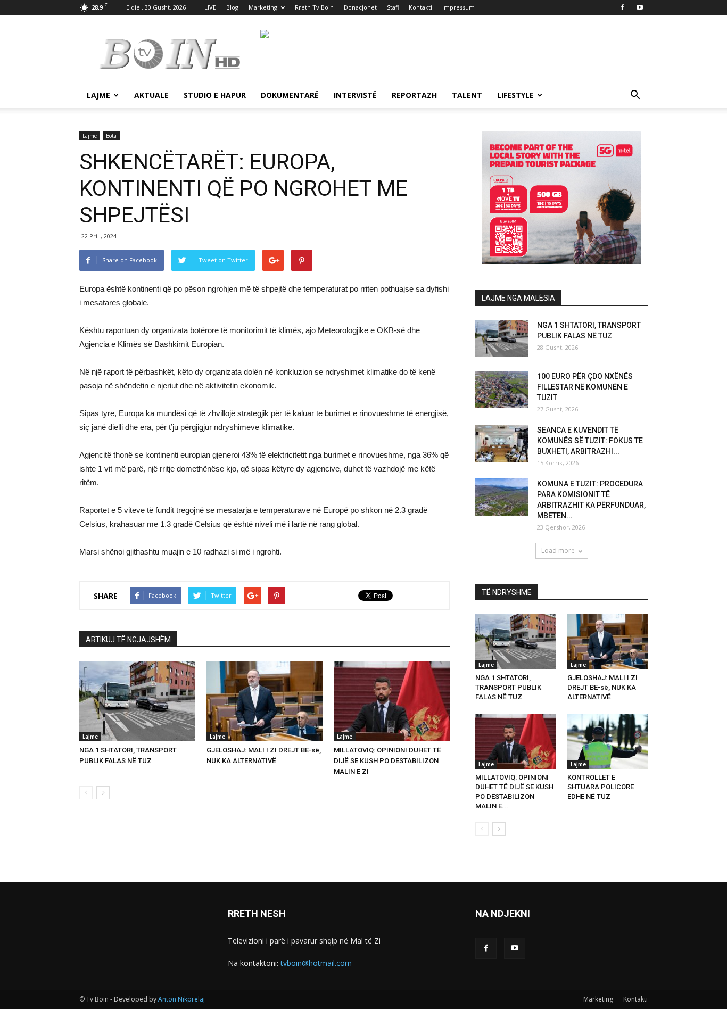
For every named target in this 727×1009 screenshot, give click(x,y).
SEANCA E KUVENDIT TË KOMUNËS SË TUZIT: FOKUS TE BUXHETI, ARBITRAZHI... (590, 441)
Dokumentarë (290, 95)
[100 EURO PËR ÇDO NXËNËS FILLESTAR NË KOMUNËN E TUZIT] (501, 389)
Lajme (98, 95)
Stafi (393, 7)
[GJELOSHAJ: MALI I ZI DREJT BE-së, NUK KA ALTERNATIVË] (264, 701)
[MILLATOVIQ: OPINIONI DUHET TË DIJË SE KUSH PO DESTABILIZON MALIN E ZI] (392, 701)
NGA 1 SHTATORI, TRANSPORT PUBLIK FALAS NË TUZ (508, 687)
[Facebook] (622, 7)
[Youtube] (640, 7)
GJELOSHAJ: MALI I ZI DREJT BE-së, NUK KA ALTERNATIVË (602, 687)
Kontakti (420, 7)
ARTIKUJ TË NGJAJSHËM (128, 639)
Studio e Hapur (215, 95)
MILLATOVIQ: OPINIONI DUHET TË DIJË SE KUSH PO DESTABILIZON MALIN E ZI (387, 760)
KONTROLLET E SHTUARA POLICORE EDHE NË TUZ (600, 786)
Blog (232, 7)
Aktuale (151, 95)
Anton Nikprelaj (181, 999)
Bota (111, 135)
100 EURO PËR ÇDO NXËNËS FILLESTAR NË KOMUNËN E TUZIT (585, 387)
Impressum (458, 7)
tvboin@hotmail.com (316, 963)
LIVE (210, 7)
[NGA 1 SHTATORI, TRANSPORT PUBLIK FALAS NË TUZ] (137, 701)
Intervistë (355, 95)
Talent (467, 95)
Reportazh (414, 95)
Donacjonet (360, 7)
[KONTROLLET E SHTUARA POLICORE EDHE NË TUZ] (607, 741)
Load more (558, 550)
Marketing (263, 7)
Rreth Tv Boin (314, 7)
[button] (635, 96)
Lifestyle (515, 95)
